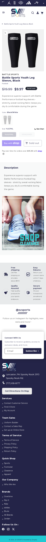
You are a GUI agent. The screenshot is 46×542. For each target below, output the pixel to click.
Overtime (8, 496)
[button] (42, 13)
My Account (9, 410)
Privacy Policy (10, 444)
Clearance (8, 471)
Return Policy (10, 451)
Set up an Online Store (14, 430)
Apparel (7, 474)
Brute (6, 511)
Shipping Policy (11, 447)
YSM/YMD (28, 135)
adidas (7, 507)
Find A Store (9, 407)
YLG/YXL (10, 135)
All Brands (8, 515)
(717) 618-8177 (13, 383)
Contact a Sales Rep (13, 426)
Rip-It (6, 500)
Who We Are (10, 484)
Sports (7, 463)
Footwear (8, 467)
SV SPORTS (19, 540)
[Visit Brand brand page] (9, 3)
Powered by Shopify (30, 540)
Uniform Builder (11, 422)
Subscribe (31, 351)
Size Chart (40, 129)
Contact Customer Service (16, 403)
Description (11, 167)
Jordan (7, 518)
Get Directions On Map (17, 391)
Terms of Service (11, 440)
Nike (6, 504)
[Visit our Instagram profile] (23, 326)
